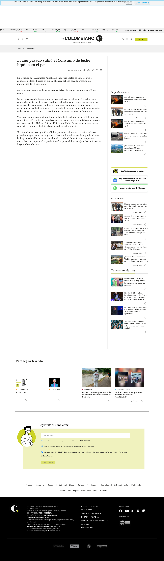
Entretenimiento (123, 389)
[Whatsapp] (88, 70)
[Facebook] (97, 70)
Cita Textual (55, 389)
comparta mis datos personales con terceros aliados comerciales (85, 452)
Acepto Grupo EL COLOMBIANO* (66, 441)
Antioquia (88, 389)
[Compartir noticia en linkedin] (101, 70)
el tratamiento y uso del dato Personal (59, 446)
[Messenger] (84, 70)
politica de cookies (128, 3)
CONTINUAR (142, 2)
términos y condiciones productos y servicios (62, 441)
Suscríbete (141, 39)
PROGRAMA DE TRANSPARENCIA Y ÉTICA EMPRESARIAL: (47, 524)
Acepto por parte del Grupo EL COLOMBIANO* (68, 446)
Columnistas (23, 389)
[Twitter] (93, 70)
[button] (145, 106)
